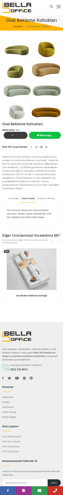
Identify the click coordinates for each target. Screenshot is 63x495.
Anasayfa (17, 26)
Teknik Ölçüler (28, 198)
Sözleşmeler (8, 407)
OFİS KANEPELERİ (10, 446)
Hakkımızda (7, 397)
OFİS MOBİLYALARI (11, 436)
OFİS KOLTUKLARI (11, 441)
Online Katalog (9, 412)
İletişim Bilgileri (9, 417)
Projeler (6, 402)
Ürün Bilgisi (14, 198)
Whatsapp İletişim (44, 136)
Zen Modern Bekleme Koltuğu (31, 295)
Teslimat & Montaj (46, 198)
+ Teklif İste (15, 136)
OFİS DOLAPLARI (10, 451)
